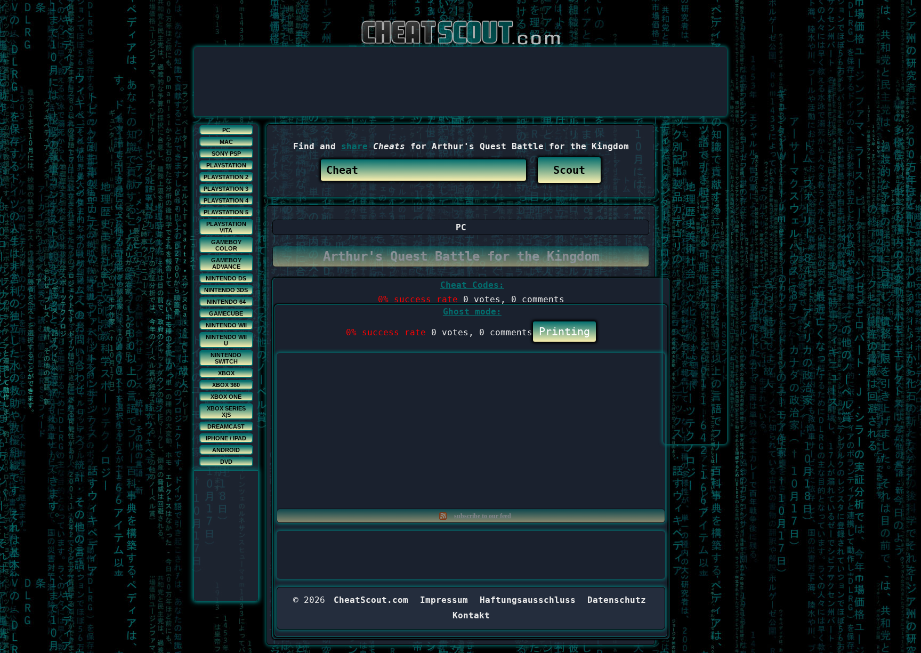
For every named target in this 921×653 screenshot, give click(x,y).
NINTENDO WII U (226, 340)
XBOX (226, 373)
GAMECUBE (226, 313)
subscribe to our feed (482, 516)
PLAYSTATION (226, 165)
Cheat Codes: (472, 285)
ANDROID (226, 450)
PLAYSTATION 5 (226, 212)
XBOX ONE (226, 396)
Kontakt (471, 615)
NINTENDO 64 (226, 302)
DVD (226, 461)
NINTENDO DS (226, 278)
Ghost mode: (472, 312)
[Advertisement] (460, 71)
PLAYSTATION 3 (226, 189)
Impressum (444, 600)
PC (226, 130)
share (354, 146)
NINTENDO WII (226, 325)
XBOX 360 (226, 385)
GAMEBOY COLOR (226, 245)
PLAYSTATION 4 (226, 200)
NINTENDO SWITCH (226, 358)
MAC (226, 142)
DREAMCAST (226, 426)
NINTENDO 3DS (226, 290)
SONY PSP (226, 153)
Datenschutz (616, 600)
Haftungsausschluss (528, 600)
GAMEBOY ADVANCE (226, 263)
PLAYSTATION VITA (226, 227)
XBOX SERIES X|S (226, 411)
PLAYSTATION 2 (226, 177)
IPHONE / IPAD (226, 438)
